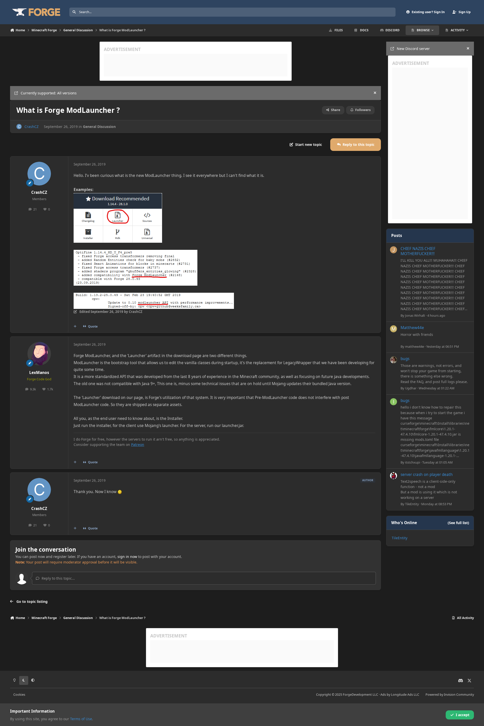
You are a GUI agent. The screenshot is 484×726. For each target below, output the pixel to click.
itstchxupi (412, 462)
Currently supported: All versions (49, 93)
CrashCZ (31, 126)
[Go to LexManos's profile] (39, 354)
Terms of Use (81, 718)
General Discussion (99, 126)
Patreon (137, 444)
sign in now (127, 556)
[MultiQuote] (75, 326)
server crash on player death (427, 474)
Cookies (19, 694)
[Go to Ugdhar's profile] (393, 359)
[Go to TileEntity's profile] (393, 475)
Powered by (450, 694)
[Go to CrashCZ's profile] (19, 126)
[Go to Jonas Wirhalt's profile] (393, 249)
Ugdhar (410, 388)
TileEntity (412, 504)
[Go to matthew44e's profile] (393, 328)
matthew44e (414, 346)
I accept (462, 714)
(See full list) (458, 522)
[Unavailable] (118, 196)
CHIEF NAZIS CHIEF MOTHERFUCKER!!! (418, 251)
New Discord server (413, 48)
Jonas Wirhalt (415, 315)
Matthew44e (412, 327)
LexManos (39, 372)
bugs (405, 358)
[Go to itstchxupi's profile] (393, 401)
